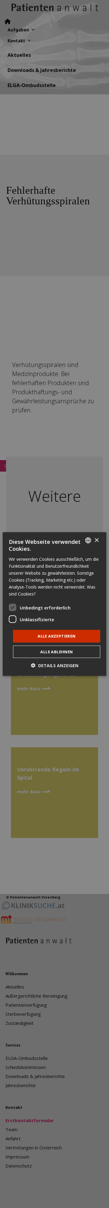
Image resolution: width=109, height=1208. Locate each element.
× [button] (96, 540)
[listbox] (88, 540)
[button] (54, 665)
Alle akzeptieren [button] (56, 636)
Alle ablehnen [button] (56, 651)
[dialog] (54, 604)
